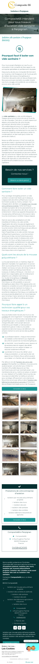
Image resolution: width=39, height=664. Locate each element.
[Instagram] (24, 627)
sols (13, 82)
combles (5, 317)
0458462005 (19, 547)
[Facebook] (15, 627)
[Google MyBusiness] (19, 627)
